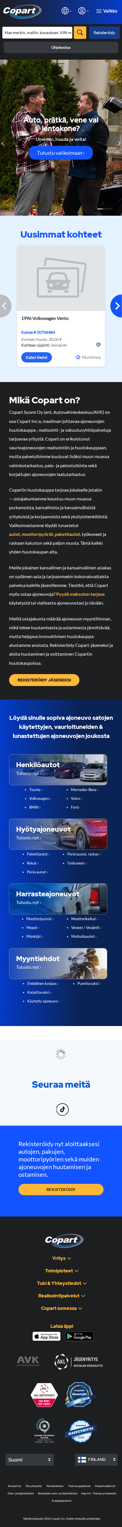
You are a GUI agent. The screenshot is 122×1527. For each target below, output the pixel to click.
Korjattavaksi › (39, 992)
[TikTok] (63, 1106)
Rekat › (33, 863)
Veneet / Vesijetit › (86, 927)
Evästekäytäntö (61, 1500)
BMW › (35, 807)
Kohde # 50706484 (38, 332)
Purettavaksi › (88, 983)
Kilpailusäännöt (105, 1486)
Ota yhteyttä (34, 1486)
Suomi (15, 1460)
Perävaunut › (37, 872)
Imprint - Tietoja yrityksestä (98, 1493)
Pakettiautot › (38, 854)
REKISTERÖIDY (61, 1189)
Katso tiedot (36, 357)
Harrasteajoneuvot (47, 894)
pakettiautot (67, 534)
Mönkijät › (34, 936)
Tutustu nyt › (28, 773)
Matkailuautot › (83, 936)
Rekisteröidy (104, 32)
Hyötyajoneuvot (43, 829)
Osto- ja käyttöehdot (21, 1493)
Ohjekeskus (61, 47)
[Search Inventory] (80, 32)
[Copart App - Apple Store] (46, 1336)
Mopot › (32, 927)
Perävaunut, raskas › (84, 854)
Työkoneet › (77, 863)
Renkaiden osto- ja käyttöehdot (57, 1493)
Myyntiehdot (38, 958)
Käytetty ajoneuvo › (43, 1001)
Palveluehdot (55, 1486)
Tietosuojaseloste (79, 1486)
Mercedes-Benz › (84, 789)
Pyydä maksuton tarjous (80, 594)
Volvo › (76, 798)
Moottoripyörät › (40, 918)
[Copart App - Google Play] (79, 1336)
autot (14, 534)
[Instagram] (51, 1106)
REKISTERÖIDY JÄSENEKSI (44, 680)
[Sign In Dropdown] (83, 10)
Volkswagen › (40, 798)
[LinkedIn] (53, 1106)
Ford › (75, 807)
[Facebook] (49, 1106)
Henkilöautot (38, 764)
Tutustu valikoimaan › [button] (61, 153)
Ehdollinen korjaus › (43, 983)
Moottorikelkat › (84, 918)
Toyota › (36, 789)
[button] (116, 306)
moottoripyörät (37, 534)
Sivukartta (14, 1486)
